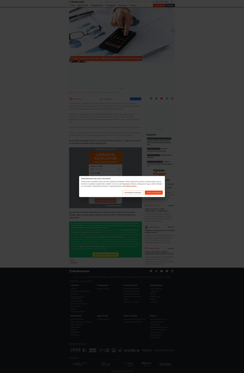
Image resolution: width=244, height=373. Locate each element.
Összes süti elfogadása (154, 192)
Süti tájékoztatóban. (130, 186)
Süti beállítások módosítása (132, 192)
